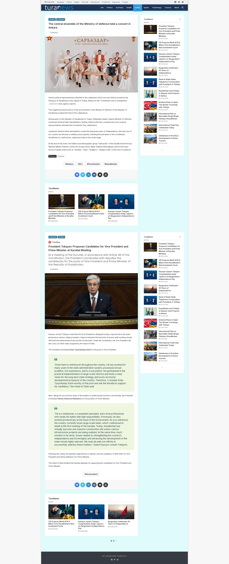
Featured (60, 19)
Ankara (69, 164)
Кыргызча (116, 2)
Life (102, 7)
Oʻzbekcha (106, 2)
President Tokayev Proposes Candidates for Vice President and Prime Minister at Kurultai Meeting (169, 31)
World (176, 7)
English (76, 2)
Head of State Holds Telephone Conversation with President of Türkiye (169, 81)
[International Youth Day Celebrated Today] (150, 128)
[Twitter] (82, 174)
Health (128, 7)
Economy (119, 7)
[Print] (105, 174)
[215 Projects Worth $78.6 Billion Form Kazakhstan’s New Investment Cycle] (91, 201)
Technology (156, 7)
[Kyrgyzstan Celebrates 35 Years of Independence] (150, 71)
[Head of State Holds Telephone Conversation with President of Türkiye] (150, 82)
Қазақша (60, 2)
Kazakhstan (111, 164)
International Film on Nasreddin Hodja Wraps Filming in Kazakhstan (169, 116)
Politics (110, 7)
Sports (146, 7)
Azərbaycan (95, 2)
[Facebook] (77, 174)
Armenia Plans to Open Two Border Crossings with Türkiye (168, 104)
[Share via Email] (100, 174)
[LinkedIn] (88, 174)
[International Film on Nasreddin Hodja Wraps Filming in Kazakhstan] (150, 117)
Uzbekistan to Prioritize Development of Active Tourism (168, 138)
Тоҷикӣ (125, 2)
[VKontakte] (94, 174)
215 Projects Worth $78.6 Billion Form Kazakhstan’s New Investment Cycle (91, 213)
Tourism (168, 7)
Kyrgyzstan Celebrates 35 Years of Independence (168, 70)
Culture (137, 7)
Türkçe (69, 2)
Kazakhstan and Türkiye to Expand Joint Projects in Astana (169, 93)
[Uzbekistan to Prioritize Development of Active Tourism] (150, 139)
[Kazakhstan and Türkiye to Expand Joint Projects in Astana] (150, 94)
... (162, 149)
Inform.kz (61, 156)
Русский (85, 2)
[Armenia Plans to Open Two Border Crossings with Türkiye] (150, 105)
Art (80, 164)
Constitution (94, 164)
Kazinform (53, 104)
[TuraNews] (59, 7)
